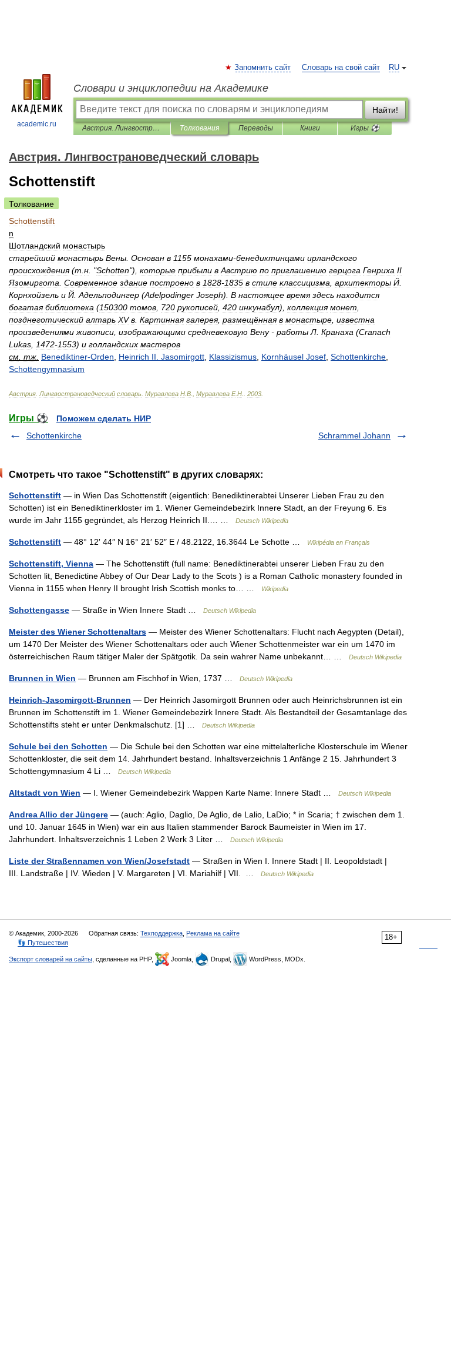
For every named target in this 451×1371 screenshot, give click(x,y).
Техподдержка (161, 933)
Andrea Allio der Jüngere (58, 814)
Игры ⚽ (365, 128)
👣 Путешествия (43, 942)
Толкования (199, 128)
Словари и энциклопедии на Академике (170, 88)
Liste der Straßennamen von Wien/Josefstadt (99, 861)
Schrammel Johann (354, 435)
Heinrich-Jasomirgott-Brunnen (70, 700)
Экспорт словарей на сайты (50, 959)
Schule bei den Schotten (58, 746)
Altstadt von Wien (44, 792)
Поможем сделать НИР (103, 418)
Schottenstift (35, 495)
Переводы (255, 128)
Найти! (385, 110)
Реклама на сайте (213, 933)
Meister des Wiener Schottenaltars (77, 631)
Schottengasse (39, 610)
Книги (310, 128)
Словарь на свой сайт (341, 67)
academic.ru (36, 124)
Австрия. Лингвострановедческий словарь (121, 128)
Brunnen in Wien (42, 678)
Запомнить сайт (263, 67)
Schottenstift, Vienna (51, 563)
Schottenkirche (54, 435)
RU (394, 67)
